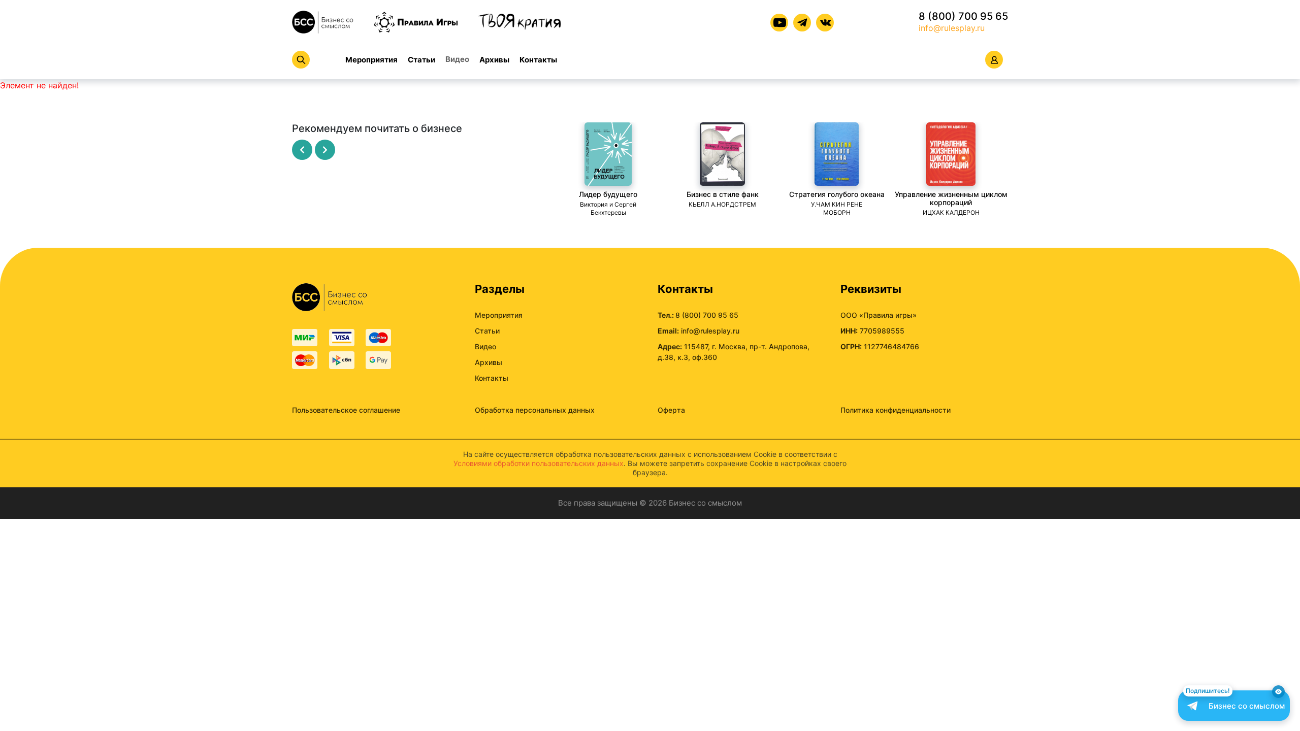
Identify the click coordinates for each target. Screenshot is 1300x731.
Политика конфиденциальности (895, 410)
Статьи (421, 59)
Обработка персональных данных (535, 410)
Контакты (538, 59)
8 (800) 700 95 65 (963, 16)
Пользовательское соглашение (346, 410)
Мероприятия (371, 59)
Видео (457, 59)
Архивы (494, 59)
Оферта (671, 410)
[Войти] (994, 60)
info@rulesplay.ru (952, 28)
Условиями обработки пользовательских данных (538, 463)
